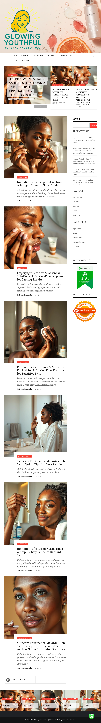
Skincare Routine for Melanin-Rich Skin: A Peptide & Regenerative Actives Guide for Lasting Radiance (41, 646)
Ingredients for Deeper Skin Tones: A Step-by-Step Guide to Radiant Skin (40, 552)
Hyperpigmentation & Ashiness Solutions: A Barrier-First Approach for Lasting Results (27, 87)
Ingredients (51, 55)
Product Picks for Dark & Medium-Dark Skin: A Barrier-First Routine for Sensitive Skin (40, 370)
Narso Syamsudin (17, 99)
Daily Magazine (60, 720)
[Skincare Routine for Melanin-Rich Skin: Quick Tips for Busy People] (35, 425)
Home (16, 55)
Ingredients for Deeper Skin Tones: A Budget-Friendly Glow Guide (61, 94)
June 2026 (76, 206)
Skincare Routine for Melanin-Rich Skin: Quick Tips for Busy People (41, 462)
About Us (25, 55)
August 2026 (77, 197)
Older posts (19, 680)
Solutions (38, 55)
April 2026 (76, 215)
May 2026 (76, 211)
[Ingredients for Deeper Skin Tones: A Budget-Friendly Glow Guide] (62, 76)
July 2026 (76, 202)
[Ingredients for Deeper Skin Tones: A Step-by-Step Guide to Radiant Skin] (35, 513)
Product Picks (65, 55)
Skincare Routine (21, 60)
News (75, 233)
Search (76, 118)
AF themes (72, 720)
